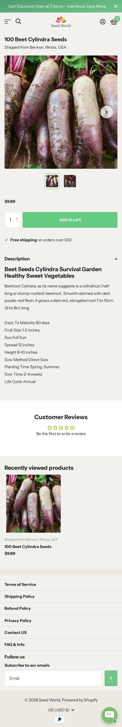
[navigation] (52, 181)
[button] (18, 214)
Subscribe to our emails (27, 665)
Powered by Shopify (80, 700)
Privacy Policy (18, 620)
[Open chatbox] (109, 715)
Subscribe (111, 678)
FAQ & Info (14, 644)
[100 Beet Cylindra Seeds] (33, 504)
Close (116, 6)
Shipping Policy (20, 596)
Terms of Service (20, 584)
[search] (18, 21)
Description (17, 258)
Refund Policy (18, 608)
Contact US (16, 632)
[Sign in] (103, 21)
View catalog (8, 21)
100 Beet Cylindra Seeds (28, 546)
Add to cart (70, 219)
